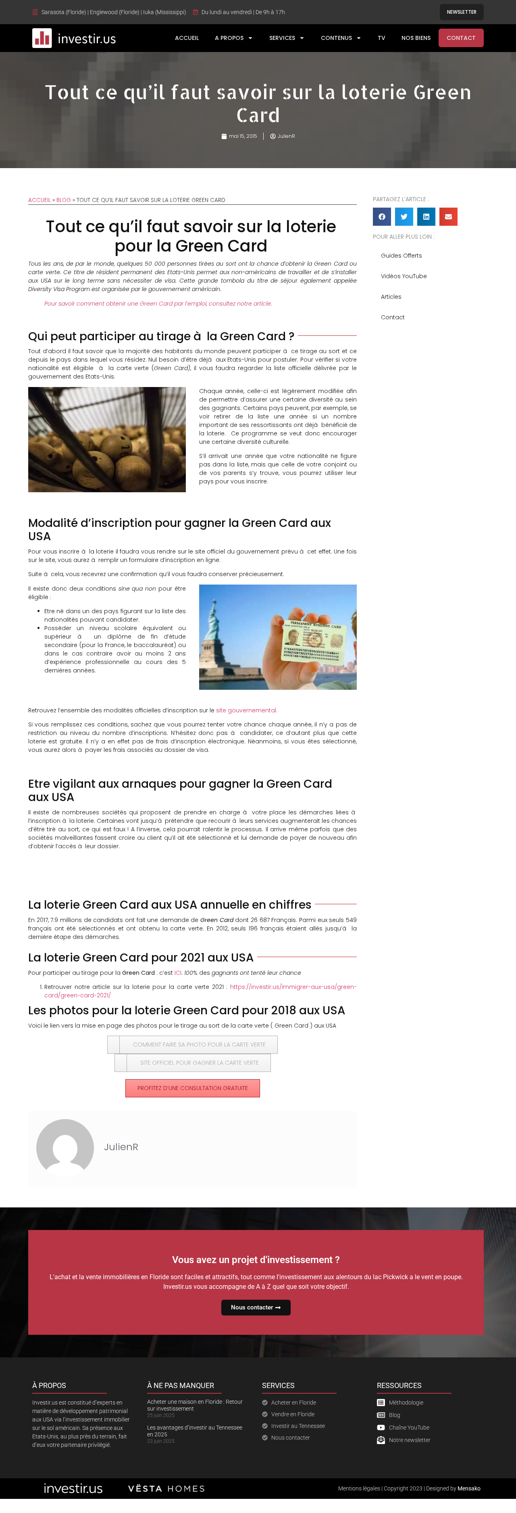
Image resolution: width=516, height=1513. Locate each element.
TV (381, 38)
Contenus (336, 38)
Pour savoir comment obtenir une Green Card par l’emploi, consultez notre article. (158, 304)
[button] (382, 217)
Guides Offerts (401, 256)
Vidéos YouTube (404, 276)
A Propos (229, 38)
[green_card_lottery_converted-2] (278, 589)
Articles (391, 297)
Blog (63, 200)
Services (282, 38)
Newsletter (461, 11)
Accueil (187, 38)
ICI (178, 973)
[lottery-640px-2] (107, 391)
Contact (461, 38)
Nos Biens (416, 38)
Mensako (469, 1488)
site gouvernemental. (246, 710)
